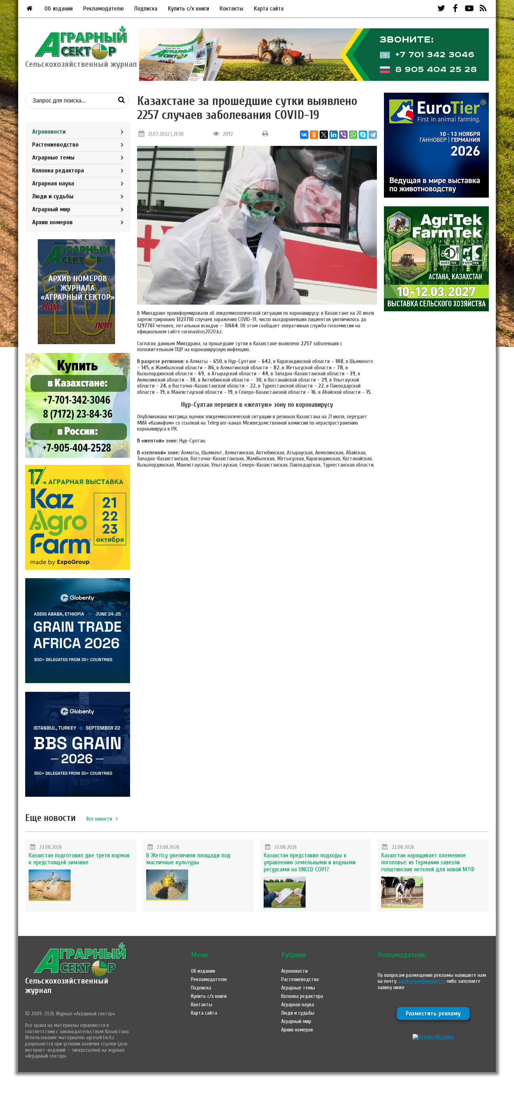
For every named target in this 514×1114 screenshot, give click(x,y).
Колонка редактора (58, 170)
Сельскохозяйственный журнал (66, 985)
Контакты (231, 8)
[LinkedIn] (333, 134)
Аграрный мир (51, 209)
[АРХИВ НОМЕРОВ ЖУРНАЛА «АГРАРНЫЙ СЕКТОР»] (77, 342)
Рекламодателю (103, 8)
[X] (324, 134)
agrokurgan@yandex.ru (421, 981)
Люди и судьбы (52, 196)
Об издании (58, 8)
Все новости (99, 819)
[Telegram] (373, 134)
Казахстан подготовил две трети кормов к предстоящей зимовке (79, 859)
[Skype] (363, 134)
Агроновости (49, 131)
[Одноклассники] (314, 134)
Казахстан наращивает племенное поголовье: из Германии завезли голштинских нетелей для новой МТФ (427, 862)
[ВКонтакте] (304, 134)
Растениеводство (55, 144)
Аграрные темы (53, 157)
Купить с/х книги (188, 8)
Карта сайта (269, 8)
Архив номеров (52, 222)
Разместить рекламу (433, 1013)
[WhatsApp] (353, 134)
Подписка (145, 8)
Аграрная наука (53, 183)
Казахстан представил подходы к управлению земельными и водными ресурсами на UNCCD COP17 (310, 862)
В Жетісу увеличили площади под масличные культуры (188, 859)
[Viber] (343, 134)
